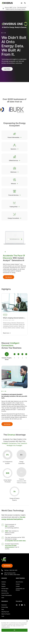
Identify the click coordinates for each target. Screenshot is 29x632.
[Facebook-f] (19, 605)
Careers (18, 586)
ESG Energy (4, 590)
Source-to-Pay (5, 593)
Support (3, 586)
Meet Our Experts (5, 614)
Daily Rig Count (5, 611)
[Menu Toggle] (21, 3)
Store (2, 597)
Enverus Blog (4, 607)
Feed (2, 609)
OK (14, 630)
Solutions (3, 581)
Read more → (7, 333)
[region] (14, 625)
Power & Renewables (6, 595)
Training (3, 584)
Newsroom (4, 605)
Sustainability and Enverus (20, 589)
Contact (18, 584)
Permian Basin (4, 588)
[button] (25, 3)
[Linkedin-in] (17, 605)
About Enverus (19, 581)
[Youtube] (22, 605)
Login (2, 616)
